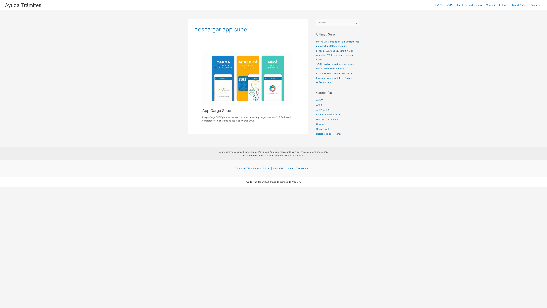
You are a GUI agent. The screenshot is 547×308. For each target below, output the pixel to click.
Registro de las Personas (469, 5)
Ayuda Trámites (23, 5)
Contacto (535, 5)
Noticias (320, 124)
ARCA (449, 5)
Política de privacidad (283, 168)
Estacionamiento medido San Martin (334, 73)
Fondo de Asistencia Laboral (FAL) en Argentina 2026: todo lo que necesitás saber (335, 55)
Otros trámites (519, 5)
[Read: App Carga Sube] (247, 78)
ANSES (438, 5)
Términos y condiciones (259, 168)
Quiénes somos (304, 168)
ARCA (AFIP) (322, 109)
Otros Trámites (323, 129)
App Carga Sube (216, 110)
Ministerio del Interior (497, 5)
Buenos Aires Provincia (328, 114)
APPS (319, 105)
